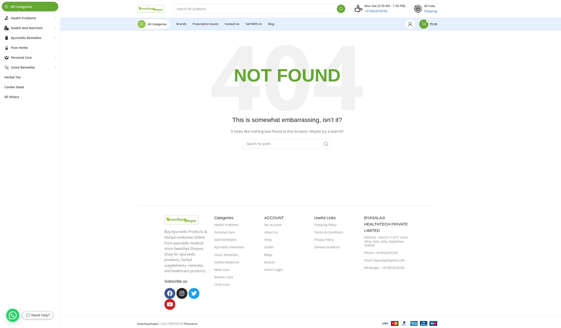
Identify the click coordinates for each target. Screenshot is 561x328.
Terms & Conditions (328, 232)
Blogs (268, 255)
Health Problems (226, 225)
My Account (272, 225)
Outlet (268, 247)
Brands (269, 262)
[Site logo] (150, 8)
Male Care (221, 270)
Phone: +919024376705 (381, 253)
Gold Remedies (225, 240)
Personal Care (224, 232)
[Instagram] (181, 293)
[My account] (410, 24)
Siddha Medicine (226, 262)
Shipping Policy (325, 225)
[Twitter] (193, 293)
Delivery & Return (327, 247)
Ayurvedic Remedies (229, 247)
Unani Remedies (226, 255)
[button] (12, 315)
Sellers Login (273, 270)
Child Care (222, 284)
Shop (268, 240)
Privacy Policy (324, 240)
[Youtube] (169, 304)
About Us (271, 232)
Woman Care (223, 277)
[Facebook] (169, 293)
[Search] (341, 9)
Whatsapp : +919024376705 (384, 268)
